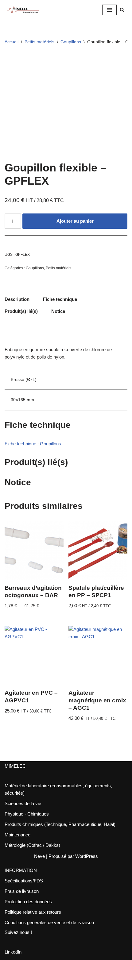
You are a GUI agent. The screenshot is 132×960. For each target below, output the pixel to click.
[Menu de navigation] (109, 10)
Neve (39, 856)
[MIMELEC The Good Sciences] (23, 9)
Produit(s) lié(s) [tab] (21, 311)
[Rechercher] (122, 9)
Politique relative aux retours (33, 912)
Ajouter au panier (75, 221)
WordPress (86, 856)
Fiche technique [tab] (60, 299)
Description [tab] (17, 299)
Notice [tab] (58, 311)
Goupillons (70, 41)
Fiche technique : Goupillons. (33, 443)
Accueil (11, 41)
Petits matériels (39, 41)
